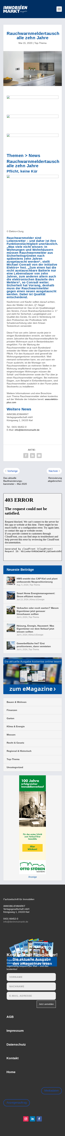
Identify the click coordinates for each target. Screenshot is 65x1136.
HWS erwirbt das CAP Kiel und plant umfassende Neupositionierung (37, 580)
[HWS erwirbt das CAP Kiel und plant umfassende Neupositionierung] (11, 581)
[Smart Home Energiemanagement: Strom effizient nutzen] (11, 595)
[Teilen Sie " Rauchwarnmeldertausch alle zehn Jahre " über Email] (39, 455)
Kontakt (12, 1058)
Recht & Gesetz (15, 742)
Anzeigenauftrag (16, 1102)
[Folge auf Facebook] (39, 1119)
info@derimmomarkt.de (27, 430)
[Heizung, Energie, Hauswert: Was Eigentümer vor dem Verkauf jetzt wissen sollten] (11, 628)
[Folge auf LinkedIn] (32, 1119)
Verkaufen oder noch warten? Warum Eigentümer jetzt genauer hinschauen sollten (37, 611)
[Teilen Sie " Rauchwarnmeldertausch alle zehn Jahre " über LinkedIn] (32, 455)
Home (11, 1072)
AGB (10, 1017)
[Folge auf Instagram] (25, 1119)
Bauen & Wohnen (16, 702)
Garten (10, 718)
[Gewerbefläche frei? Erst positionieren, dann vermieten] (11, 645)
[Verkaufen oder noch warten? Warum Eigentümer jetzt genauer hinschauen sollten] (11, 610)
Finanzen (12, 710)
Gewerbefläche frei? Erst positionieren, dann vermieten (34, 645)
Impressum (15, 1030)
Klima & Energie (37, 599)
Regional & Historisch (19, 751)
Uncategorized (15, 767)
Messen (11, 734)
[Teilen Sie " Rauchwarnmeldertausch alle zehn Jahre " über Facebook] (25, 455)
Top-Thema (40, 43)
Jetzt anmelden (46, 1004)
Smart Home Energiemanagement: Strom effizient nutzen (36, 595)
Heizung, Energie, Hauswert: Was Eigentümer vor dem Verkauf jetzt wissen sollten (35, 628)
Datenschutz (16, 1044)
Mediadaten (51, 1090)
